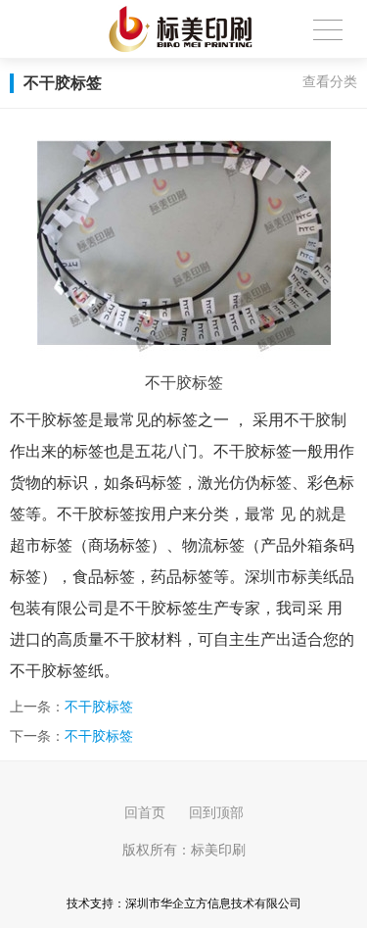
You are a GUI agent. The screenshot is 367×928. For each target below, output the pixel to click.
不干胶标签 (99, 706)
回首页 (144, 812)
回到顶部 (216, 812)
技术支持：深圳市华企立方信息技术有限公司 (184, 903)
